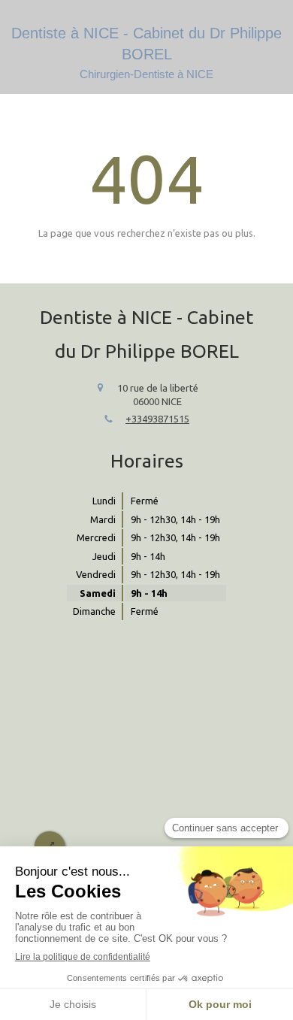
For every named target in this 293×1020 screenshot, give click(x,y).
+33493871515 (157, 418)
